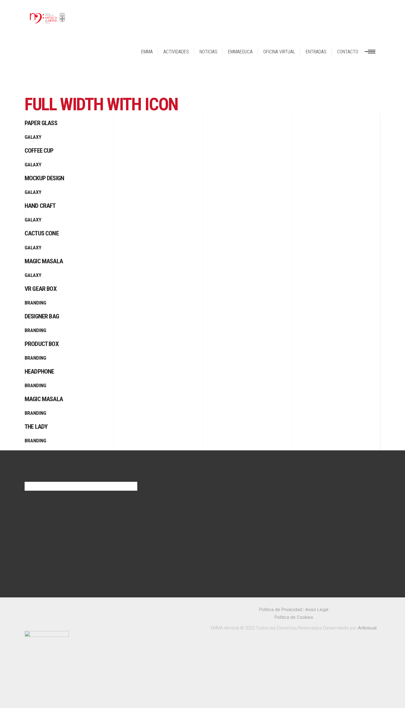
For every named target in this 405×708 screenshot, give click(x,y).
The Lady (36, 426)
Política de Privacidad (280, 609)
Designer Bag (42, 316)
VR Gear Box (41, 288)
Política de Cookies (294, 617)
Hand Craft (40, 205)
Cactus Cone (42, 233)
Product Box (42, 343)
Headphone (39, 371)
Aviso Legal (316, 609)
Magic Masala (44, 261)
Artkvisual (367, 628)
